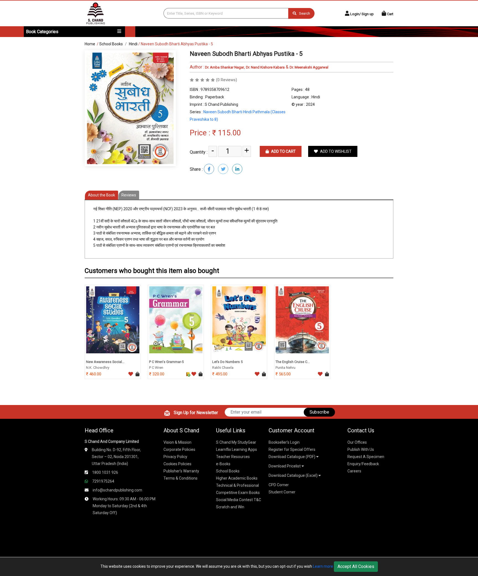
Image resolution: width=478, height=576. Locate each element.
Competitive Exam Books (238, 492)
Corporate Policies (179, 449)
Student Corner (282, 492)
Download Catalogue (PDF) (292, 456)
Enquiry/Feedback (363, 464)
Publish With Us (360, 449)
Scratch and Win (230, 507)
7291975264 (103, 481)
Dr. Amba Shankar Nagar (224, 67)
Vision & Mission (177, 442)
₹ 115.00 (226, 132)
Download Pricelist (285, 466)
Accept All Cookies (355, 566)
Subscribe (319, 412)
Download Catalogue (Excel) (293, 475)
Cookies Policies (177, 464)
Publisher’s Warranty (181, 471)
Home (90, 44)
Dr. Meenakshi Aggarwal (309, 67)
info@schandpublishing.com (117, 490)
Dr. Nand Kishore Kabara (265, 67)
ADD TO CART (283, 151)
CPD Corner (279, 485)
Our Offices (357, 442)
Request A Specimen (365, 456)
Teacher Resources (233, 456)
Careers (354, 471)
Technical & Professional (237, 485)
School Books (111, 44)
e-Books (223, 464)
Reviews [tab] (128, 195)
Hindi (133, 44)
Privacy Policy (175, 456)
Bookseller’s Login (284, 442)
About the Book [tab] (101, 195)
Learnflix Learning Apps (236, 449)
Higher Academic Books (237, 478)
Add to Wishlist (335, 151)
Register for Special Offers (292, 449)
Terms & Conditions (180, 478)
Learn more (323, 566)
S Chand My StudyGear (236, 442)
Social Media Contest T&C (238, 500)
